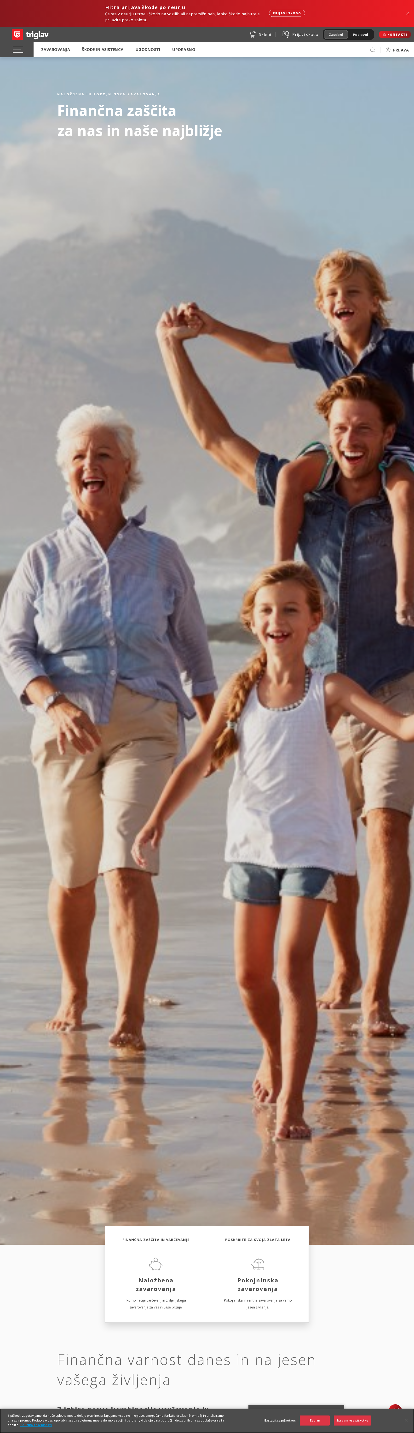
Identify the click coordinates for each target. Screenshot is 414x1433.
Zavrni (315, 1420)
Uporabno (183, 49)
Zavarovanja (55, 49)
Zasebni (336, 34)
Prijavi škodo (287, 13)
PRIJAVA (401, 50)
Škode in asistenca (103, 49)
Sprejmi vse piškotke (352, 1420)
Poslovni (360, 34)
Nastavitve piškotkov (280, 1420)
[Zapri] (406, 1420)
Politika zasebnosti (36, 1425)
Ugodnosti (148, 49)
